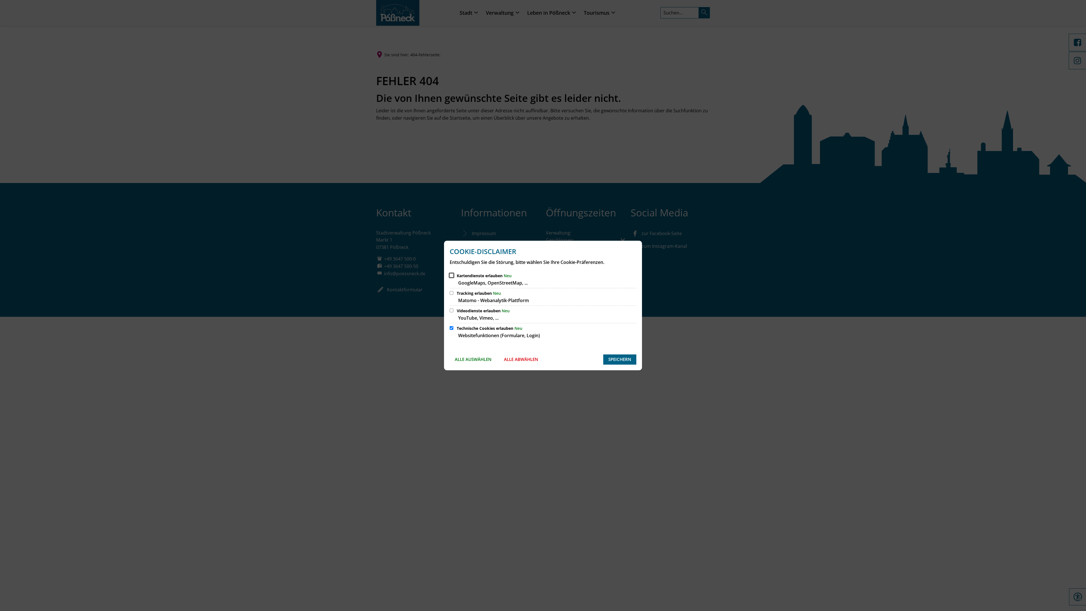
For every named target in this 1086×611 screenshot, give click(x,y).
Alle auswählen (473, 359)
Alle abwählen (521, 359)
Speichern (619, 359)
